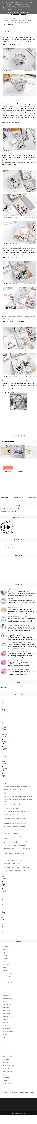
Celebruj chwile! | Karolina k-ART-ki (14, 853)
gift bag (15, 20)
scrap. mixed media (8, 1065)
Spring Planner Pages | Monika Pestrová (16, 842)
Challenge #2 (11, 598)
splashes (5, 1037)
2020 (3, 904)
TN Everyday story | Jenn (11, 808)
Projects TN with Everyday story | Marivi (16, 870)
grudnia (4, 728)
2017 (3, 924)
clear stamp (18, 18)
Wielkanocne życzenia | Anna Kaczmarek (16, 823)
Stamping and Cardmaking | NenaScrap (15, 826)
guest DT (5, 1001)
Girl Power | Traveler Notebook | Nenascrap (17, 867)
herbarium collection (10, 22)
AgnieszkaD (6, 958)
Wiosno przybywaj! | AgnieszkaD (14, 863)
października (6, 741)
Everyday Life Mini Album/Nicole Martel (16, 857)
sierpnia (5, 755)
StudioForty (23, 1113)
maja (4, 775)
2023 (3, 715)
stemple (29, 22)
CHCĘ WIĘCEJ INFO (14, 12)
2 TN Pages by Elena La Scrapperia (14, 860)
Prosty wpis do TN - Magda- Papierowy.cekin (17, 830)
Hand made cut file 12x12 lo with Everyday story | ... (18, 849)
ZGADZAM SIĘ (25, 12)
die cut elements (7, 998)
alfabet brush (7, 1028)
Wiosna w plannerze (13, 634)
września (5, 748)
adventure (6, 1062)
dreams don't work (8, 1016)
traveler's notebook (8, 973)
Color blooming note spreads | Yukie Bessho (17, 804)
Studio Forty (4, 687)
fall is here (6, 1059)
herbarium (27, 20)
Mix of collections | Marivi (12, 833)
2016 (3, 931)
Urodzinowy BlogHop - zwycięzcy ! (17, 616)
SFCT (4, 1074)
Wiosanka (6, 1007)
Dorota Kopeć (7, 1083)
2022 (3, 721)
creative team (7, 986)
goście (5, 1034)
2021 (3, 897)
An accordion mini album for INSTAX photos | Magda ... (17, 837)
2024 (3, 708)
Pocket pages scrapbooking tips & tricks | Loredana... (16, 819)
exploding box (8, 20)
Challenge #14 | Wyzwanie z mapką (18, 651)
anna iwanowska (7, 1044)
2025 (3, 701)
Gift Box (20, 20)
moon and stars (7, 1056)
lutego (4, 883)
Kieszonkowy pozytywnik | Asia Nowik (18, 625)
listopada (5, 734)
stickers (5, 955)
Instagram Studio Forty (9, 545)
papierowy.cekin (21, 22)
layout (5, 949)
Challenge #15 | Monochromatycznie (18, 669)
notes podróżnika (8, 983)
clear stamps (6, 946)
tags (4, 992)
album (4, 967)
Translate (13, 511)
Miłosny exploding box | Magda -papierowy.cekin (18, 796)
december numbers (8, 1031)
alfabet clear (6, 1041)
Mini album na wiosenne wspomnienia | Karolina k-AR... (18, 800)
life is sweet (6, 1013)
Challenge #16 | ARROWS (15, 660)
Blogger (31, 1092)
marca (4, 876)
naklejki (5, 970)
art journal (6, 995)
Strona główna (18, 497)
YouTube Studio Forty (9, 548)
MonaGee (6, 1077)
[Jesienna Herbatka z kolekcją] (6, 451)
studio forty (6, 964)
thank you (6, 1068)
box (13, 18)
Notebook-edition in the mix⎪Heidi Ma (19, 590)
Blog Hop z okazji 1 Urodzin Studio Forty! (19, 642)
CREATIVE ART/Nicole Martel (13, 815)
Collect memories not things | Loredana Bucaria (18, 786)
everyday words (7, 1004)
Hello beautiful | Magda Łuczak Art (14, 789)
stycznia (5, 890)
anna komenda (7, 989)
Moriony (5, 1053)
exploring (6, 1019)
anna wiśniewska (7, 1071)
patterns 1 (6, 1050)
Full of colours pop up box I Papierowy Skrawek (18, 811)
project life (6, 980)
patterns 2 (6, 1022)
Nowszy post (4, 497)
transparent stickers (9, 977)
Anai (4, 1025)
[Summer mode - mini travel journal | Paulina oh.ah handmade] (18, 451)
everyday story (27, 18)
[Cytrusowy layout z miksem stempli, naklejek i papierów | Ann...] (31, 451)
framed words (7, 1047)
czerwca (5, 768)
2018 (3, 918)
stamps (5, 961)
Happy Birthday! (9, 793)
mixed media (6, 1010)
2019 (3, 911)
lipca (4, 761)
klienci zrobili (6, 1080)
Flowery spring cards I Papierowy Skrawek (16, 845)
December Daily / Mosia (14, 607)
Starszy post (33, 497)
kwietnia (5, 782)
